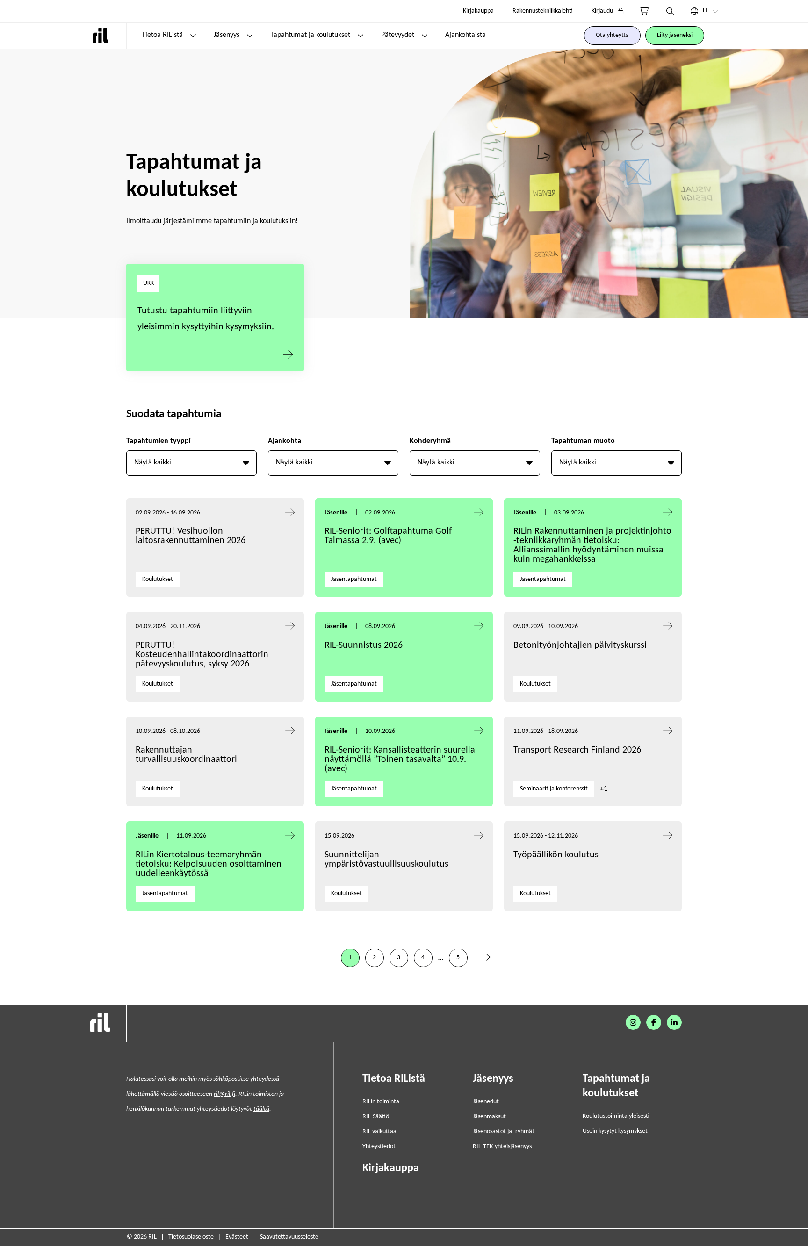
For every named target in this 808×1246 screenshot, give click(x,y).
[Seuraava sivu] (486, 958)
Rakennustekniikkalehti (542, 10)
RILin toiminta (380, 1101)
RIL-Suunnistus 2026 (364, 645)
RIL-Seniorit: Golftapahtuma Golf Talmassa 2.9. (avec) (388, 536)
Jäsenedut (486, 1101)
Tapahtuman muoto (583, 441)
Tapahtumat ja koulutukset (310, 35)
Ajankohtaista (465, 35)
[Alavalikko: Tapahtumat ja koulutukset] (360, 35)
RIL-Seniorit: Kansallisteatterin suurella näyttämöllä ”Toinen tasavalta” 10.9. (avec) (400, 760)
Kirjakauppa (478, 10)
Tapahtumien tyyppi (158, 441)
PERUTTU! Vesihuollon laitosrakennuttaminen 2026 (190, 536)
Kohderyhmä (430, 441)
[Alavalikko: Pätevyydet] (424, 35)
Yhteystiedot (379, 1146)
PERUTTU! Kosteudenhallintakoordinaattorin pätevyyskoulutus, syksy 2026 (202, 655)
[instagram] (633, 1022)
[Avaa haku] (670, 11)
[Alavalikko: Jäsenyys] (249, 35)
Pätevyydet (397, 35)
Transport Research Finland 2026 (577, 750)
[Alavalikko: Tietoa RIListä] (193, 35)
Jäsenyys (226, 35)
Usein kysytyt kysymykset (615, 1131)
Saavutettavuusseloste (289, 1236)
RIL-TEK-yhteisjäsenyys (502, 1146)
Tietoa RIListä (162, 35)
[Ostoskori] (643, 11)
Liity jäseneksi (675, 35)
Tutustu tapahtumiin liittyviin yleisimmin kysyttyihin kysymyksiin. (205, 319)
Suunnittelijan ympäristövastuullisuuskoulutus (386, 859)
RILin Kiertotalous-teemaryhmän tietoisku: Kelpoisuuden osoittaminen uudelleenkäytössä (208, 864)
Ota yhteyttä (612, 35)
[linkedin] (674, 1022)
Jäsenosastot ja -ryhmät (503, 1131)
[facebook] (653, 1022)
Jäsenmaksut (489, 1116)
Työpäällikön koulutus (556, 855)
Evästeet (236, 1236)
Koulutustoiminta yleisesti (616, 1116)
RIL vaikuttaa (379, 1131)
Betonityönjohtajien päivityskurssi (581, 645)
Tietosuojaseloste (191, 1236)
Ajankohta (284, 441)
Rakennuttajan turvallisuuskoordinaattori (186, 755)
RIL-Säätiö (375, 1116)
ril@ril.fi (224, 1094)
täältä (261, 1109)
